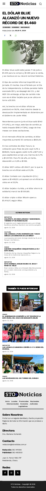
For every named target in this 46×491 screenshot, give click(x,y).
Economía (6, 27)
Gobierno (15, 27)
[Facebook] (4, 35)
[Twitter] (10, 35)
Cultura (7, 232)
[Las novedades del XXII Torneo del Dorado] (23, 364)
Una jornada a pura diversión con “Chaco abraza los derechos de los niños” (22, 235)
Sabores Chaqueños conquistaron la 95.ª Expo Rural (21, 250)
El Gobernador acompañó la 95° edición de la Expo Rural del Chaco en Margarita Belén (21, 317)
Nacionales (25, 27)
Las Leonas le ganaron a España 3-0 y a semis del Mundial (23, 348)
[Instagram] (11, 473)
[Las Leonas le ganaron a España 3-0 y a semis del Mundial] (23, 333)
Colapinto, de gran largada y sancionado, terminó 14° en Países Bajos (22, 220)
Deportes (8, 217)
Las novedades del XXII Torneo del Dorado (20, 378)
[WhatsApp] (15, 35)
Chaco (6, 247)
